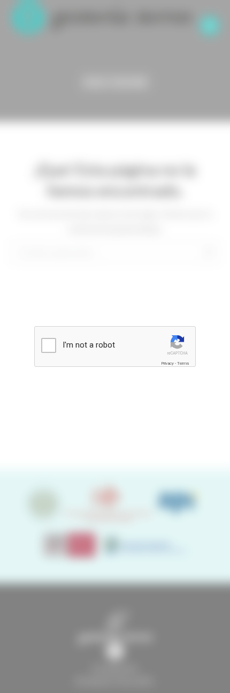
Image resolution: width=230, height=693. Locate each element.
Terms (183, 363)
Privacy (167, 363)
